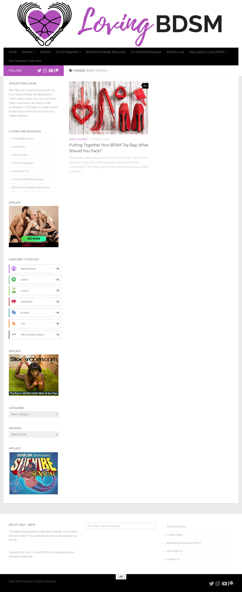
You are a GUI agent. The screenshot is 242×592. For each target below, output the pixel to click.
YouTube (45, 52)
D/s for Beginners (67, 52)
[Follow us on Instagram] (45, 70)
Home (13, 52)
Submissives (19, 154)
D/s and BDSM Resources (28, 179)
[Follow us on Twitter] (39, 70)
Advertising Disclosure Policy (183, 543)
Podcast (27, 52)
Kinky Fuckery (78, 139)
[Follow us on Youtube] (51, 70)
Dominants (18, 146)
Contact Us (173, 559)
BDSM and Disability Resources (106, 52)
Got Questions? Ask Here (25, 61)
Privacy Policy (174, 534)
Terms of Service (176, 526)
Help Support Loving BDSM (206, 52)
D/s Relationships (22, 138)
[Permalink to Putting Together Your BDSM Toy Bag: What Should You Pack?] (108, 107)
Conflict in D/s (20, 171)
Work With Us (174, 551)
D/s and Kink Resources (146, 52)
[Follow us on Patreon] (56, 70)
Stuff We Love (175, 52)
